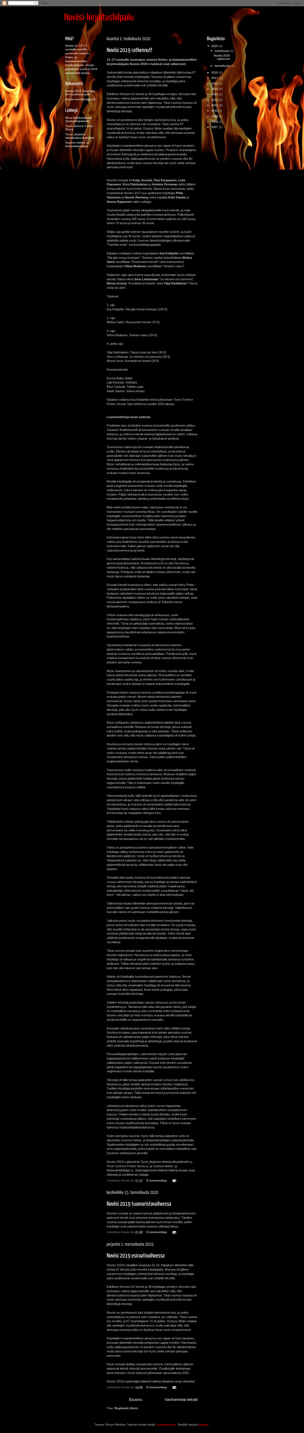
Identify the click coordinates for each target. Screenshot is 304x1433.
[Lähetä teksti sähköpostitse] (174, 1180)
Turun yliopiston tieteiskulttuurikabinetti (79, 136)
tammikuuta (223, 65)
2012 (215, 105)
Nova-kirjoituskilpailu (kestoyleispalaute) (78, 119)
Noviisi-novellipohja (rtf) (80, 99)
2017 (215, 78)
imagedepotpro (166, 1424)
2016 (215, 83)
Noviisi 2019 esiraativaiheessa (136, 1256)
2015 (215, 89)
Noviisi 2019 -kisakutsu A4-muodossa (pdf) (80, 92)
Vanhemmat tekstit (181, 1399)
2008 (215, 121)
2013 (215, 100)
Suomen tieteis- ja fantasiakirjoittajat (77, 144)
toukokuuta (222, 50)
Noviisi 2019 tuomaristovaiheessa (139, 1204)
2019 (215, 72)
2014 (215, 94)
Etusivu (135, 1399)
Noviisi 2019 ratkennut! (129, 50)
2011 (214, 110)
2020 (215, 46)
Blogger (204, 1424)
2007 (215, 127)
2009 (215, 116)
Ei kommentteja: (157, 1180)
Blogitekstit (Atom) (126, 1408)
